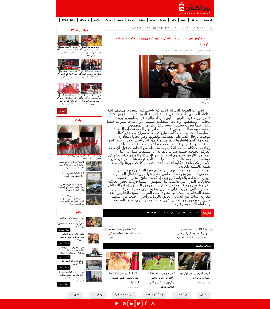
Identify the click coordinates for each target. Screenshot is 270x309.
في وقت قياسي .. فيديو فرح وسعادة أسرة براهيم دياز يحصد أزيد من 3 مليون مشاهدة (90, 99)
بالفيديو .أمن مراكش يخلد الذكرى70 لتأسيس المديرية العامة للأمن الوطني (90, 74)
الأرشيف (199, 28)
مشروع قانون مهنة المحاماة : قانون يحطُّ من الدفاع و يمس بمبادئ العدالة (72, 237)
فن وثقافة (84, 20)
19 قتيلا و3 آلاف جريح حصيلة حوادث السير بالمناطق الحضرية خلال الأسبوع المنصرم (71, 165)
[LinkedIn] (131, 303)
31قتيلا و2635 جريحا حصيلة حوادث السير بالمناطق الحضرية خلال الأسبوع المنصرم (71, 187)
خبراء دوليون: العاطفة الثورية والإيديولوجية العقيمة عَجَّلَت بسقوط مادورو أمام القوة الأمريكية (71, 276)
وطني (173, 20)
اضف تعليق (169, 50)
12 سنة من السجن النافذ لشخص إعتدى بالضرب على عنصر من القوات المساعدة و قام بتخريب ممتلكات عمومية (71, 200)
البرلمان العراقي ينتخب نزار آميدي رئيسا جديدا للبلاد (194, 275)
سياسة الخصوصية (124, 295)
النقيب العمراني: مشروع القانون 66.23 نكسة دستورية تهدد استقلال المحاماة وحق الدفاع (71, 250)
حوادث (131, 20)
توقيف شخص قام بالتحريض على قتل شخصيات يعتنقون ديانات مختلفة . (81, 157)
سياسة (163, 20)
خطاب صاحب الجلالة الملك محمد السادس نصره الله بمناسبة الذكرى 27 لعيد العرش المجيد (90, 51)
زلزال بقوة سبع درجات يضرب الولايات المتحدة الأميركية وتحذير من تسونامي (125, 232)
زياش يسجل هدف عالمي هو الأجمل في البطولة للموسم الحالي (68, 74)
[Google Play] (117, 303)
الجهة (183, 20)
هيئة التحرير (63, 230)
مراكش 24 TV (68, 20)
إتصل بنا (75, 295)
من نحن (204, 295)
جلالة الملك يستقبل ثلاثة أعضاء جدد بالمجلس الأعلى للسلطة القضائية (123, 278)
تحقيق (120, 20)
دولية (152, 20)
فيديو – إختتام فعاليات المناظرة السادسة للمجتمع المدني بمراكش (67, 50)
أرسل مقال (97, 295)
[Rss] (153, 303)
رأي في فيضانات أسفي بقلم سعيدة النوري (72, 262)
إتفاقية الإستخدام (154, 295)
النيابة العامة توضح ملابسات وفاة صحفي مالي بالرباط (72, 174)
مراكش (194, 20)
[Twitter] (138, 303)
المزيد (62, 111)
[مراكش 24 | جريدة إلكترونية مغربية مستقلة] (194, 9)
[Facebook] (145, 303)
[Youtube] (124, 303)
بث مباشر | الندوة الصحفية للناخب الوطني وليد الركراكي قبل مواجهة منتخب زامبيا (68, 99)
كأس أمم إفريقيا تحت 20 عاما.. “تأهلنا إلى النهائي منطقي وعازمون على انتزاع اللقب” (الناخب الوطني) (159, 280)
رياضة (97, 20)
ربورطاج (108, 20)
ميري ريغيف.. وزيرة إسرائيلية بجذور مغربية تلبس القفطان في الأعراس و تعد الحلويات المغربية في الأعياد (70, 222)
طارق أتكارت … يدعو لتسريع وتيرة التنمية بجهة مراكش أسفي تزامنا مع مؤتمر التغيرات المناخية (192, 232)
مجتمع (142, 20)
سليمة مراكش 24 (202, 50)
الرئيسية (208, 20)
